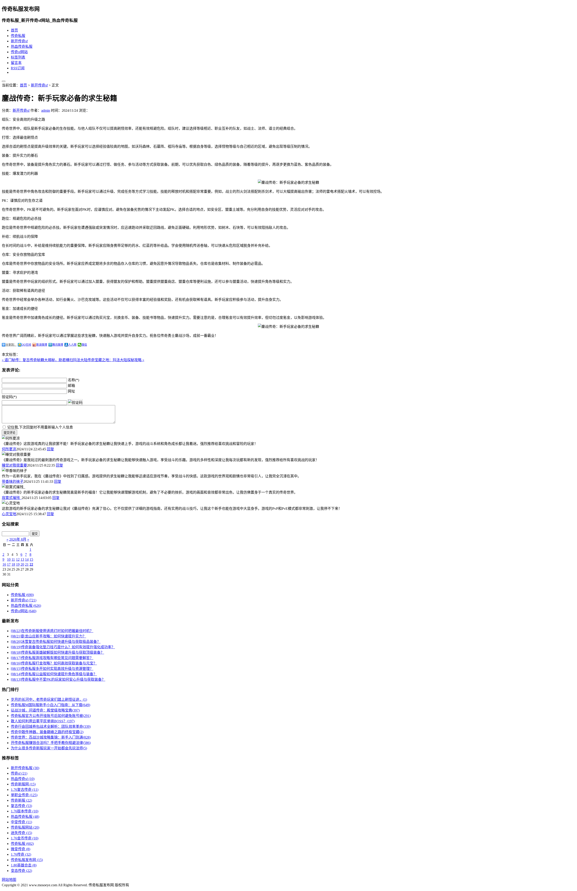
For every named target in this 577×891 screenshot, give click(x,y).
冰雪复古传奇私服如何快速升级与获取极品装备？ (56, 642)
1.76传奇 (21, 854)
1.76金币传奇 (24, 838)
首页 (14, 30)
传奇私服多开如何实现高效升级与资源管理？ (52, 669)
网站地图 (9, 880)
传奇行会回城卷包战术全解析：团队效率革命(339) (51, 726)
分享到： (11, 344)
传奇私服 (18, 36)
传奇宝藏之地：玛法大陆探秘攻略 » (115, 360)
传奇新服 (21, 800)
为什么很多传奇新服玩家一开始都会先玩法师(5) (49, 748)
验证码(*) (9, 397)
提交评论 (9, 432)
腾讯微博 (57, 344)
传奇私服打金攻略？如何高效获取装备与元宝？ (54, 663)
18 (13, 564)
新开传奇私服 (25, 768)
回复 (50, 449)
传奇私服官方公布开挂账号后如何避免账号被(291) (51, 716)
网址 (71, 391)
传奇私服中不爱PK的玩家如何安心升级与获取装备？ (58, 679)
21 (27, 564)
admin (45, 110)
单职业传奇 (24, 795)
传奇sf (19, 773)
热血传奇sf (22, 779)
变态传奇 (21, 871)
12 (18, 559)
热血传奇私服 (21, 46)
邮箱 (71, 386)
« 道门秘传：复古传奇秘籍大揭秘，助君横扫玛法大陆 (44, 360)
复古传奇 (21, 806)
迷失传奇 (21, 833)
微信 (84, 344)
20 (22, 564)
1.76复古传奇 (24, 789)
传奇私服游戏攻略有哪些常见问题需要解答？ (52, 658)
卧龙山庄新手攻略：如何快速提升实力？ (48, 636)
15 (31, 559)
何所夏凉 (9, 449)
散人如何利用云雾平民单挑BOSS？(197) (43, 721)
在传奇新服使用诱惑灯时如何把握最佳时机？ (52, 631)
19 (18, 564)
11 (13, 559)
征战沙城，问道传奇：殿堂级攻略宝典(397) (45, 710)
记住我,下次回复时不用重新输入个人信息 (40, 427)
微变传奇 (20, 849)
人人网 (72, 344)
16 (4, 564)
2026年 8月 (17, 539)
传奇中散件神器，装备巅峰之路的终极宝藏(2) (47, 732)
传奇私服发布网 (27, 860)
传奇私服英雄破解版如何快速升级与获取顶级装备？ (57, 652)
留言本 (16, 63)
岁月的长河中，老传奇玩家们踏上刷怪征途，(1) (49, 699)
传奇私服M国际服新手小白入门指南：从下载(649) (50, 705)
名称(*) (73, 380)
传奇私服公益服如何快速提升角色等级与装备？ (54, 674)
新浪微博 (41, 344)
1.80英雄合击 (24, 865)
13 (22, 559)
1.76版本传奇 (24, 811)
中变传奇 (21, 822)
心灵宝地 (9, 514)
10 (9, 559)
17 (9, 564)
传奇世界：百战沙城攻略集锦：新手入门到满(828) (51, 737)
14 (27, 559)
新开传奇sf (19, 41)
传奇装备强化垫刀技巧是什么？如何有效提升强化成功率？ (63, 647)
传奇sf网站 (19, 52)
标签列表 (18, 57)
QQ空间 (26, 344)
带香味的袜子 (12, 481)
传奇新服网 (23, 784)
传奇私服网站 (25, 827)
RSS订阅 (18, 68)
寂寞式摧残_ (12, 498)
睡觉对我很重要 (14, 465)
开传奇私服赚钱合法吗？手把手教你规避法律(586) (51, 743)
